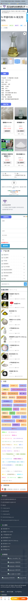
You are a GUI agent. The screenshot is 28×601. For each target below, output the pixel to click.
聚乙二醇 (23, 393)
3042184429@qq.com (8, 517)
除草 (12, 413)
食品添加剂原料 (7, 269)
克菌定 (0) (20, 477)
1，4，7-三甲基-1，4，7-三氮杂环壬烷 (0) (12, 471)
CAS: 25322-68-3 (13, 393)
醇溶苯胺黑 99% (13, 354)
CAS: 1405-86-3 (6, 409)
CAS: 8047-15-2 (6, 424)
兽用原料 (5, 263)
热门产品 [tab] (14, 290)
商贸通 (24, 577)
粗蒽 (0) (21, 444)
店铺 (1, 599)
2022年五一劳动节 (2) (7, 451)
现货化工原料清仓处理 (18, 389)
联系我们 (4, 594)
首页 (9, 11)
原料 (19, 11)
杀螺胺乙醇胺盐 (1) (18, 458)
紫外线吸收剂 (8, 420)
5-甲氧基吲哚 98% (14, 328)
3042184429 (5, 3)
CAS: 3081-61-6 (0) (11, 477)
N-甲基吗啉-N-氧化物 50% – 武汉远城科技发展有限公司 (16, 489)
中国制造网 (17, 566)
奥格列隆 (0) (17, 451)
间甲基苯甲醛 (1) (11, 474)
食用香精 (22, 307)
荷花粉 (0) (14, 435)
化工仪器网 (17, 574)
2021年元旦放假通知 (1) (7, 465)
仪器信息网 (17, 570)
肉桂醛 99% (17, 303)
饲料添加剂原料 (7, 272)
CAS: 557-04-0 (21, 413)
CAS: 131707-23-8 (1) (18, 441)
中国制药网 (17, 562)
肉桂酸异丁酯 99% (14, 294)
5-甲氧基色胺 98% (14, 362)
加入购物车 (21, 131)
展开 (27, 18)
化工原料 (5, 257)
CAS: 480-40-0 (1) (12, 432)
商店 (17, 11)
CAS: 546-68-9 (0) (6, 435)
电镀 (4, 393)
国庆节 (14, 428)
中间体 (5, 260)
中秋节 (23, 424)
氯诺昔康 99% (13, 311)
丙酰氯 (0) (4, 468)
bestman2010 (6, 205)
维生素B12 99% (6, 543)
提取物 (4, 413)
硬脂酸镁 (6, 417)
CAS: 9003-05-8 (21, 397)
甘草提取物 (16, 424)
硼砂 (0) (4, 474)
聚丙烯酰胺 (7, 401)
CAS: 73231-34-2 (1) (6, 447)
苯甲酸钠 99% (6, 549)
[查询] (25, 284)
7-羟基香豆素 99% (14, 345)
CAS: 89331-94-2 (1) (6, 441)
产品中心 (13, 11)
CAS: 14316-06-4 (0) (18, 438)
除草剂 (23, 409)
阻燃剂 (4, 397)
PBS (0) (15, 444)
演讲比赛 (12, 397)
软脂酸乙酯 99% (13, 371)
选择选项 (7, 131)
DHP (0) (4, 477)
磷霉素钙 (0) (20, 474)
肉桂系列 (5, 254)
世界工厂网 (17, 558)
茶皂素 (21, 420)
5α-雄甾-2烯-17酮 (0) (7, 480)
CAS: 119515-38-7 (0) (7, 438)
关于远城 (10, 591)
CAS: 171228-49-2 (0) (7, 458)
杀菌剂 (5, 389)
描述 (4, 68)
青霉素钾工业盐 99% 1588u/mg (17, 337)
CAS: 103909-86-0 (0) (18, 447)
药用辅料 (14, 385)
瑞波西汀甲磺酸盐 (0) (7, 444)
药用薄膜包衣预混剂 (20, 405)
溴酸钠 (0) (4, 432)
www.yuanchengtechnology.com (10, 520)
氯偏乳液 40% (6, 546)
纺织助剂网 (12, 577)
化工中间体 (6, 266)
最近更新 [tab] (6, 290)
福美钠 (5, 385)
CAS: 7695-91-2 (20, 401)
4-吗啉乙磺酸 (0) (19, 465)
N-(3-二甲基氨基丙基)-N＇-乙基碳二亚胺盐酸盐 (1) (14, 455)
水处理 (23, 385)
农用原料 (5, 275)
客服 (5, 599)
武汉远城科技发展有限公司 (9, 499)
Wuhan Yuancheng (16, 587)
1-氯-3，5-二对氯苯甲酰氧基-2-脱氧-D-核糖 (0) (13, 462)
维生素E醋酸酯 (6, 405)
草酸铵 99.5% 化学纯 (14, 319)
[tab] (4, 68)
